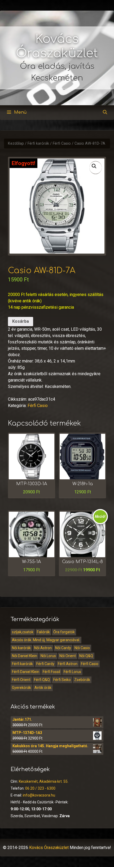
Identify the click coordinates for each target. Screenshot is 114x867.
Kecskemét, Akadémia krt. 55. (43, 781)
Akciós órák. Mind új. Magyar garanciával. (46, 640)
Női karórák (21, 648)
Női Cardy (63, 648)
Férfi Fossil (51, 672)
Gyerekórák (21, 687)
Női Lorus (48, 656)
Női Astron (43, 648)
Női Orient (67, 656)
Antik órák (42, 687)
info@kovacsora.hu (39, 795)
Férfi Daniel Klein (25, 672)
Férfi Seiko (62, 680)
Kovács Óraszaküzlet (49, 847)
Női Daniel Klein (24, 656)
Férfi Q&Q (42, 680)
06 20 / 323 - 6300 (40, 788)
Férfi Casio (62, 143)
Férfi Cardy (45, 664)
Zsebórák (82, 680)
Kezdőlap (16, 143)
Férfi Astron (67, 664)
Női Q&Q (86, 656)
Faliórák (43, 632)
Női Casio (82, 648)
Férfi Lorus (72, 672)
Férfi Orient (21, 680)
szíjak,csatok (22, 632)
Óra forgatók (64, 632)
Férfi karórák (38, 143)
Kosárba (20, 321)
